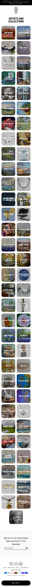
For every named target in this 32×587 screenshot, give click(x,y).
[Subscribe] (26, 548)
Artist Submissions (25, 567)
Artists (17, 567)
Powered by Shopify (22, 575)
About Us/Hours (11, 567)
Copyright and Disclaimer (15, 570)
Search (4, 567)
